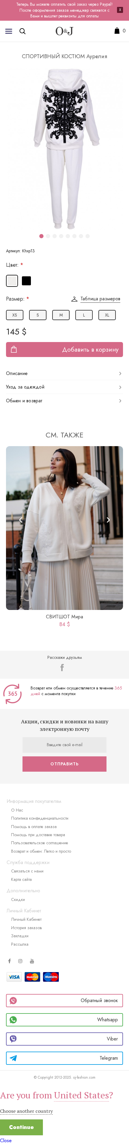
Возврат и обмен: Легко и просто (41, 851)
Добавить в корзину (90, 349)
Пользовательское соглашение (39, 843)
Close (6, 1140)
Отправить (64, 764)
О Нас (17, 810)
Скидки (18, 899)
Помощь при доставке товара (38, 835)
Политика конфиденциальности (39, 818)
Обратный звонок (99, 1000)
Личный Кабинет (26, 919)
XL (107, 315)
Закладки (19, 936)
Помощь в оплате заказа (34, 827)
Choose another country (26, 1111)
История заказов (26, 928)
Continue (21, 1127)
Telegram (109, 1058)
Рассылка (19, 944)
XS (14, 315)
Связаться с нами (27, 871)
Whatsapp (107, 1019)
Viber (112, 1038)
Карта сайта (21, 879)
